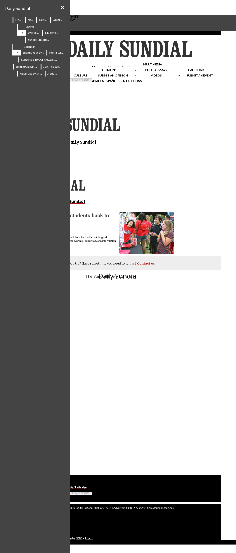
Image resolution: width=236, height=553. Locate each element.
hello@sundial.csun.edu (160, 507)
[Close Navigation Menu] (62, 7)
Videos (156, 75)
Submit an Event (199, 75)
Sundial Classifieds (27, 66)
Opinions (109, 70)
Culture (43, 19)
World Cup (35, 32)
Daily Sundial (17, 8)
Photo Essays (156, 70)
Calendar (196, 70)
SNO (79, 538)
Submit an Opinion (113, 75)
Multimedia (152, 64)
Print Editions (130, 81)
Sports (30, 26)
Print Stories (57, 52)
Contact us (146, 263)
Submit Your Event (34, 52)
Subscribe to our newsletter (39, 59)
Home (19, 19)
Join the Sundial (53, 66)
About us (53, 73)
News (31, 19)
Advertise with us (31, 73)
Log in (89, 538)
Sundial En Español (102, 81)
